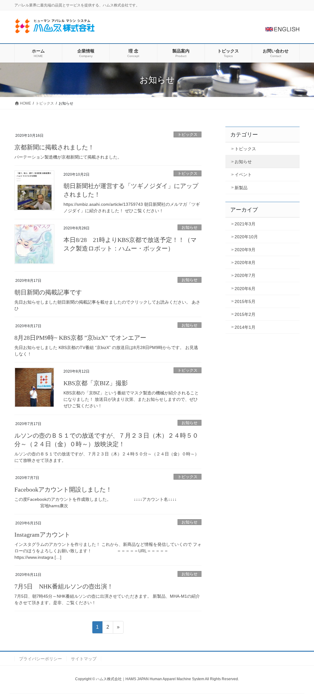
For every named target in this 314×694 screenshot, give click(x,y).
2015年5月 (245, 301)
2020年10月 (246, 236)
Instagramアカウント (42, 534)
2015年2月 (245, 314)
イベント (243, 174)
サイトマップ (84, 658)
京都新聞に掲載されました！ (54, 147)
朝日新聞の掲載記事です (48, 292)
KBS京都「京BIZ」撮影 (95, 383)
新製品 (241, 187)
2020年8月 (245, 262)
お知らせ (189, 227)
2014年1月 (245, 327)
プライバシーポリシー (40, 658)
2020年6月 (245, 288)
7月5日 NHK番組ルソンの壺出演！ (63, 586)
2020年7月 (245, 275)
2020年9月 (245, 249)
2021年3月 (245, 223)
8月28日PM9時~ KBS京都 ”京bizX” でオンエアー (80, 337)
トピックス (187, 134)
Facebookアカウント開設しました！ (63, 489)
